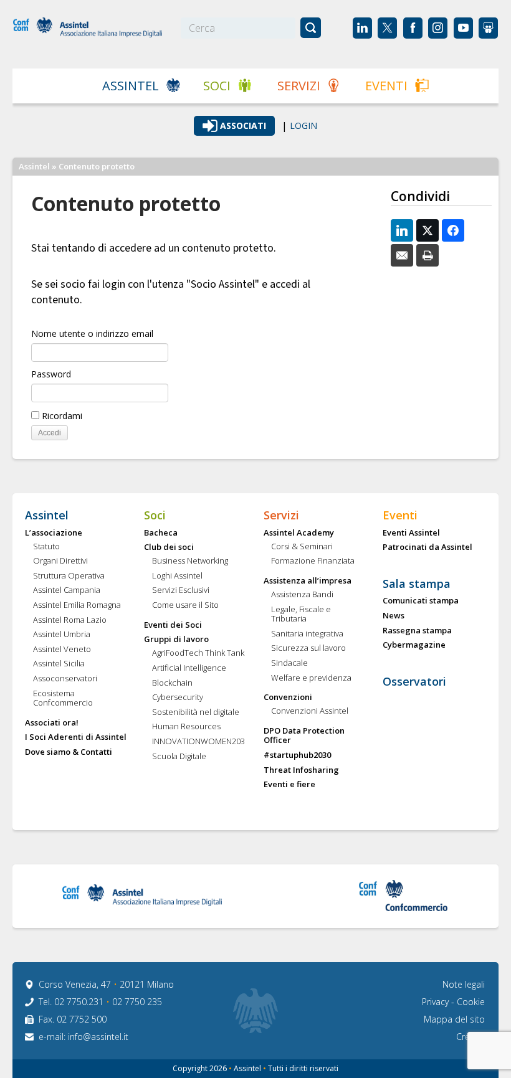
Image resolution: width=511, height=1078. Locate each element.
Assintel (130, 85)
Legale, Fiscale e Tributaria (301, 614)
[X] (427, 230)
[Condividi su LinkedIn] (402, 230)
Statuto (46, 547)
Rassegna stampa (417, 631)
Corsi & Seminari (302, 547)
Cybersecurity (177, 697)
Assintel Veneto (62, 650)
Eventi (386, 85)
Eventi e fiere (289, 785)
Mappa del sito (454, 1019)
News (393, 616)
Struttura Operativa (69, 576)
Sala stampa (417, 584)
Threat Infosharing (301, 770)
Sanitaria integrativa (307, 634)
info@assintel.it (98, 1037)
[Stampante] (427, 255)
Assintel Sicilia (59, 664)
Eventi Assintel (411, 533)
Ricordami (60, 416)
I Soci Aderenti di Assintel (76, 737)
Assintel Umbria (61, 635)
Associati (243, 125)
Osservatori (414, 682)
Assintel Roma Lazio (70, 620)
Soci (217, 85)
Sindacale (289, 663)
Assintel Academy (299, 533)
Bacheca (161, 533)
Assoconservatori (65, 679)
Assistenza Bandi (302, 595)
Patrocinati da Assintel (427, 547)
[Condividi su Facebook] (453, 230)
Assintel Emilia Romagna (77, 605)
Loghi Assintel (177, 576)
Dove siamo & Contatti (68, 752)
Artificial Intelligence (189, 668)
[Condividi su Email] (402, 255)
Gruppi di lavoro (176, 640)
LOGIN (303, 125)
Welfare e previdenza (311, 678)
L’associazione (53, 533)
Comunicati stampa (421, 601)
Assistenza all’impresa (307, 581)
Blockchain (172, 683)
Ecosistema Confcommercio (63, 698)
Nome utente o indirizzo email (92, 333)
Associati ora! (52, 723)
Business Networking (190, 561)
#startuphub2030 (297, 755)
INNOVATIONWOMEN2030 (199, 742)
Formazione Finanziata (313, 561)
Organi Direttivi (60, 561)
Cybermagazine (414, 645)
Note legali (463, 984)
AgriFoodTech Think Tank (198, 653)
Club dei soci (169, 547)
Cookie (471, 1002)
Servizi (298, 85)
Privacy (436, 1002)
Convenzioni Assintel (309, 711)
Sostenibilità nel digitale (195, 712)
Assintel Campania (66, 590)
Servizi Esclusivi (180, 590)
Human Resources (186, 727)
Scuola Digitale (179, 757)
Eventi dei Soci (173, 625)
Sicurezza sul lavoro (308, 648)
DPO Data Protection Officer (304, 735)
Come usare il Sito (185, 605)
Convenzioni (288, 697)
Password (51, 374)
